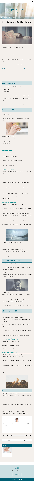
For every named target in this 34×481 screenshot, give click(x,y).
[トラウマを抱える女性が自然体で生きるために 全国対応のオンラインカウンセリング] (17, 468)
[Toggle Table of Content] (24, 68)
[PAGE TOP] (17, 463)
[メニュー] (32, 1)
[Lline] (15, 435)
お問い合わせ (17, 474)
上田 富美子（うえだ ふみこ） (8, 423)
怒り (2, 23)
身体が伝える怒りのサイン (6, 69)
